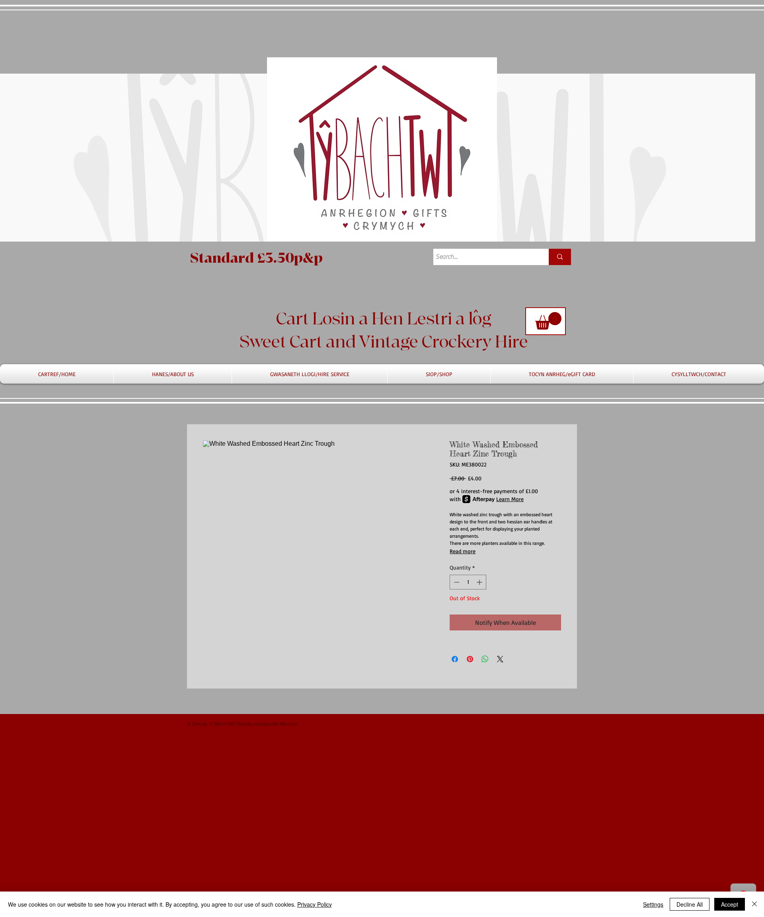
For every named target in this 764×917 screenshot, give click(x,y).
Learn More (510, 499)
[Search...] (560, 257)
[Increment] (480, 582)
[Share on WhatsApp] (485, 659)
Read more (463, 551)
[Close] (754, 904)
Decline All (689, 904)
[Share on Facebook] (455, 659)
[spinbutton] (468, 582)
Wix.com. (289, 724)
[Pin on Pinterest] (470, 659)
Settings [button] (653, 904)
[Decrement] (456, 582)
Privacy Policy (314, 904)
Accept (729, 904)
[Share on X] (500, 659)
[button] (548, 321)
